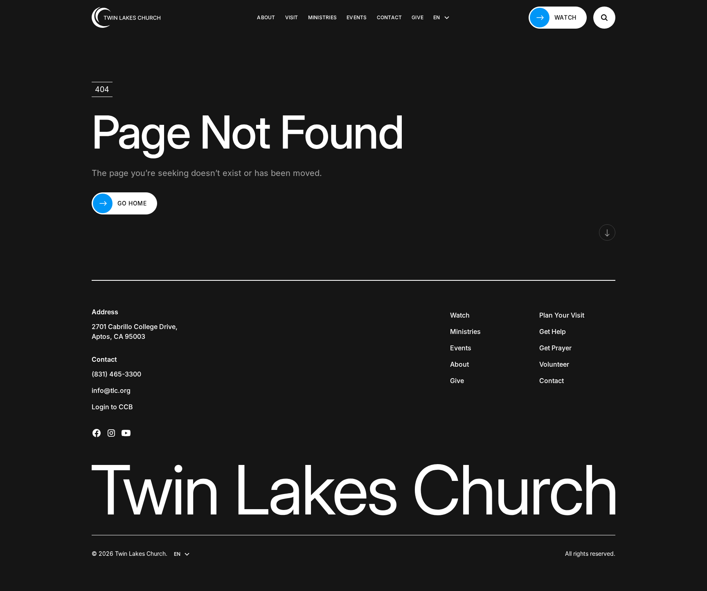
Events (357, 17)
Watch (460, 315)
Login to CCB (112, 407)
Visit (291, 17)
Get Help (552, 331)
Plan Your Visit (561, 315)
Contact (389, 17)
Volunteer (554, 364)
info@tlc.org (111, 390)
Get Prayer (555, 348)
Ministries (322, 17)
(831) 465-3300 (116, 374)
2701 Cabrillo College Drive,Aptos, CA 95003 (135, 332)
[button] (441, 17)
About (266, 17)
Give (417, 17)
